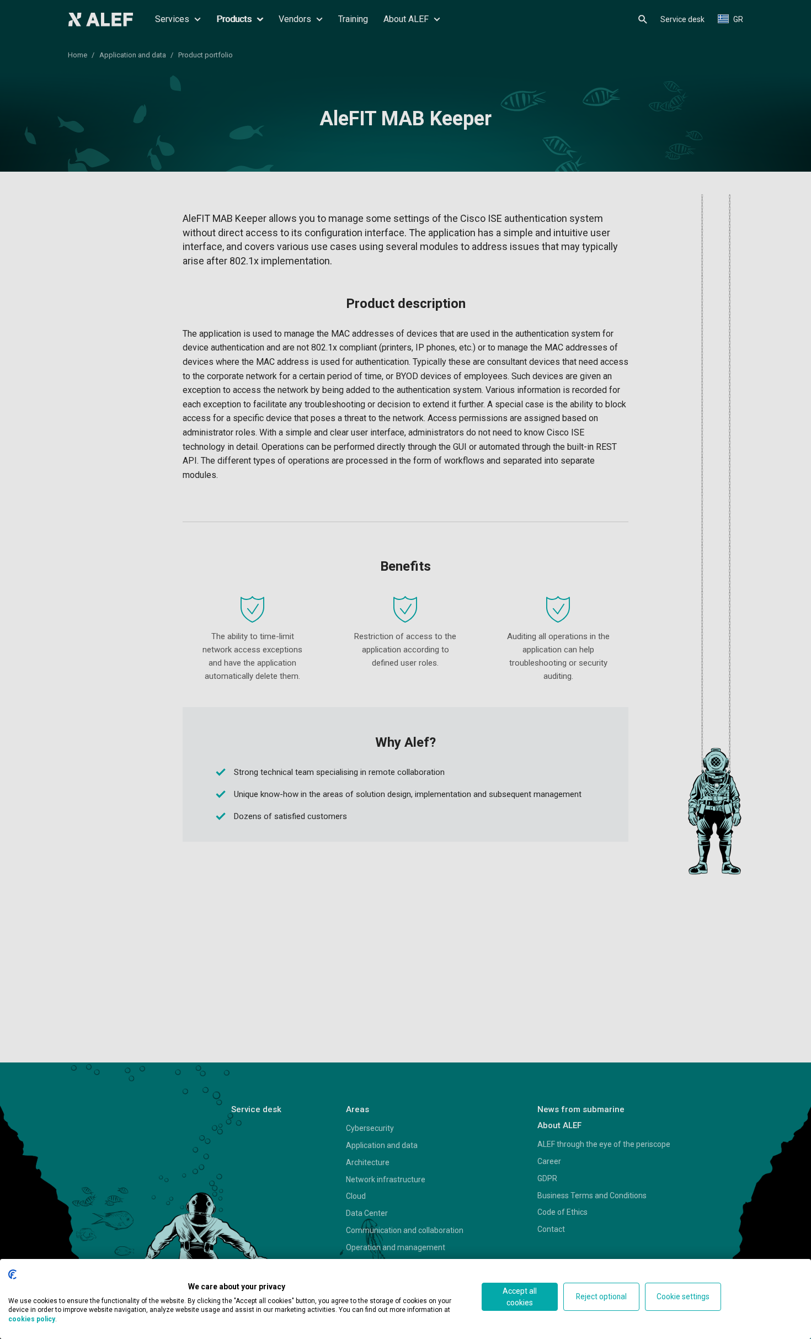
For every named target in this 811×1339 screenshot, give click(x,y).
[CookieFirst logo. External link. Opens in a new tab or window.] (12, 1274)
